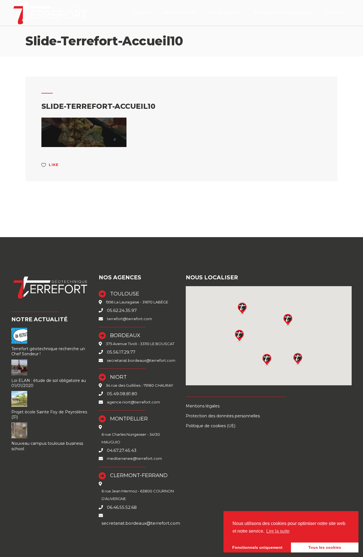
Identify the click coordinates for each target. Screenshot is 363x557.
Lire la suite (278, 531)
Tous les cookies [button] (324, 547)
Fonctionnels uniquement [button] (257, 547)
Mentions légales (203, 406)
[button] (267, 359)
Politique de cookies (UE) (210, 425)
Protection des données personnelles (223, 415)
